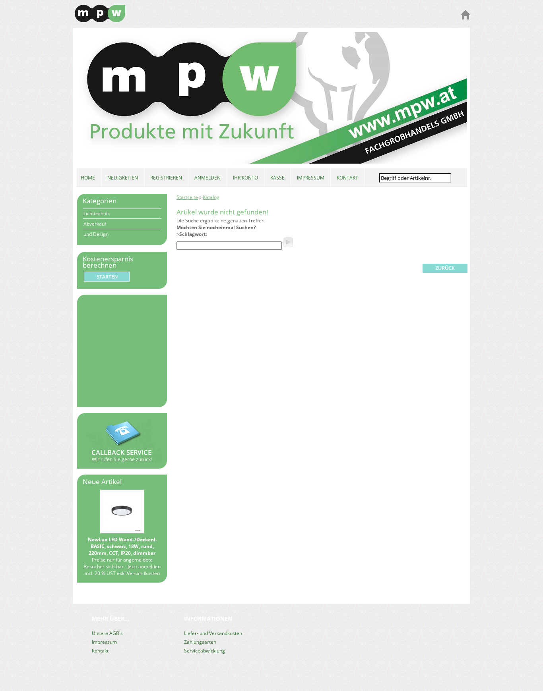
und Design (96, 234)
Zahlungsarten (200, 642)
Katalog (211, 197)
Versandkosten (143, 573)
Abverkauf (94, 223)
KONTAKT (347, 177)
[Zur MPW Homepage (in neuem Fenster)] (465, 17)
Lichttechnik (96, 213)
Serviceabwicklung (204, 650)
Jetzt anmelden (144, 566)
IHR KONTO (245, 177)
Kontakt (100, 650)
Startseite (187, 197)
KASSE (277, 177)
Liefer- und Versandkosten (213, 633)
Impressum (104, 642)
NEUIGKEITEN (122, 177)
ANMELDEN (207, 177)
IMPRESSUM (310, 177)
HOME (88, 177)
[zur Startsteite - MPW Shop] (100, 20)
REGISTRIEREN (166, 177)
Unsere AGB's (107, 633)
